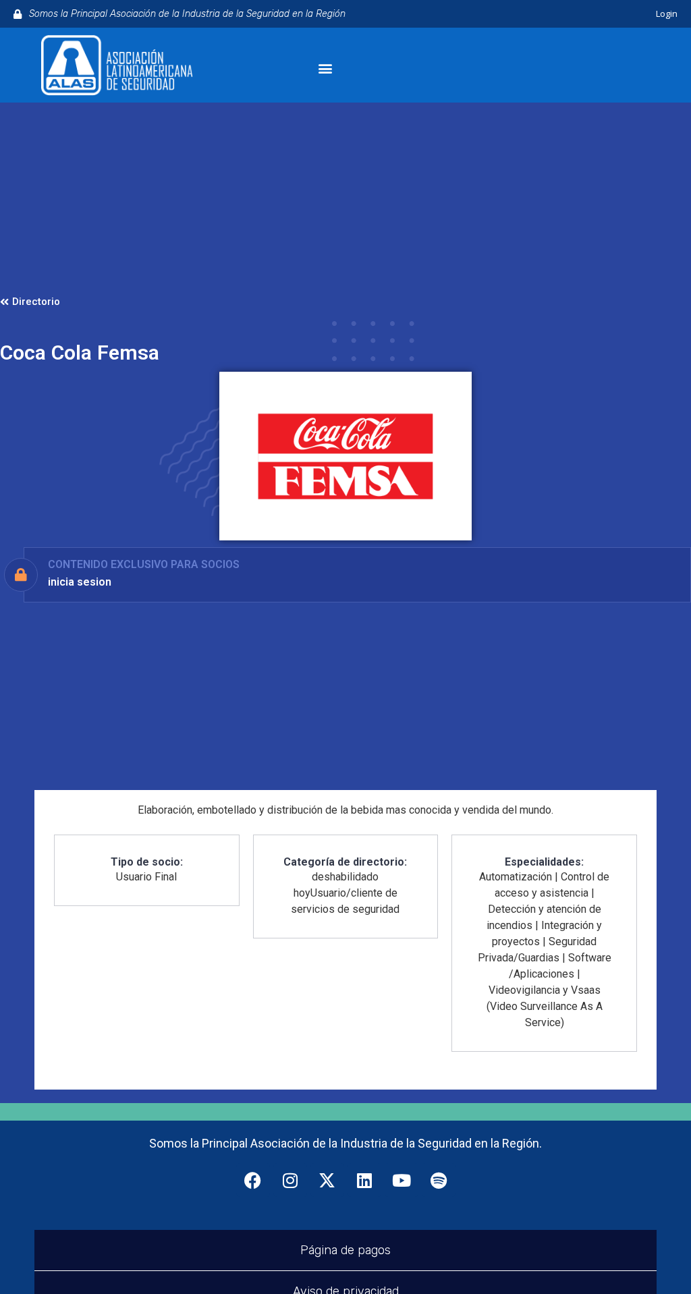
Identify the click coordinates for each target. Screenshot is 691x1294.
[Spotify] (438, 1180)
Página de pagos (345, 1250)
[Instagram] (290, 1180)
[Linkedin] (364, 1180)
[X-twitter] (327, 1180)
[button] (325, 68)
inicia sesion (79, 581)
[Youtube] (401, 1180)
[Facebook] (253, 1180)
